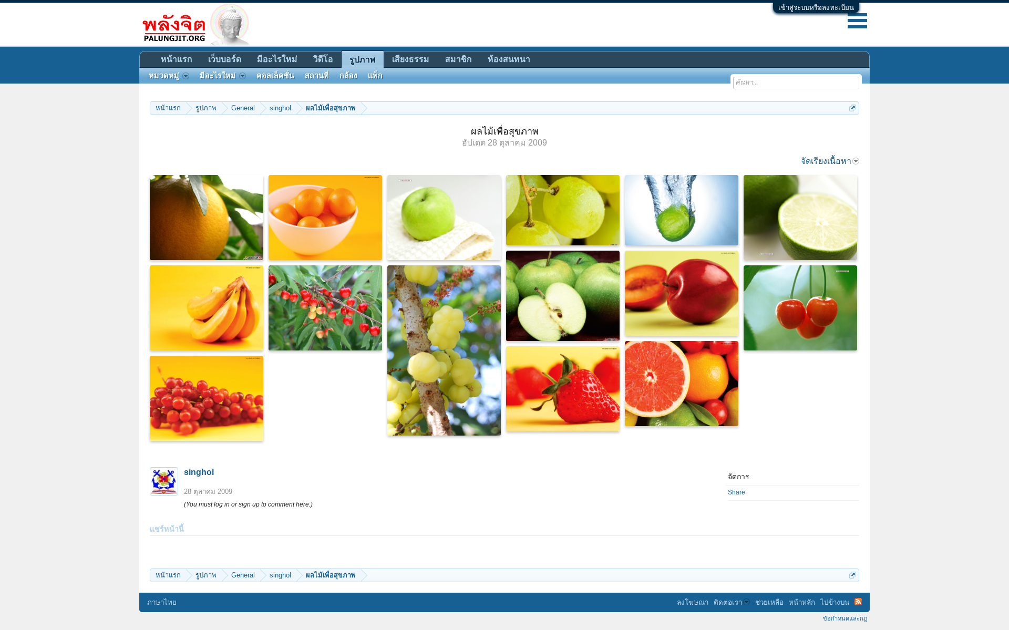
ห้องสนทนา (509, 59)
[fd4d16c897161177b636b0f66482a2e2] (563, 210)
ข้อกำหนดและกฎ (845, 618)
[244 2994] (681, 293)
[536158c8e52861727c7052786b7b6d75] (206, 217)
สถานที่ (317, 75)
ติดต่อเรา (728, 602)
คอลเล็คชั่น (275, 75)
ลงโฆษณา (692, 602)
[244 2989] (563, 388)
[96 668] (800, 307)
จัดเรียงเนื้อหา (826, 161)
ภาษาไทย (162, 602)
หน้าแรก (176, 59)
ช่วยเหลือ (769, 602)
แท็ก (375, 75)
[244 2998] (206, 307)
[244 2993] (206, 398)
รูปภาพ (362, 59)
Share (736, 492)
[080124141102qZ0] (681, 210)
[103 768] (444, 217)
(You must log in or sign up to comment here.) (248, 504)
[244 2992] (325, 217)
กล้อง (348, 75)
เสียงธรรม (410, 59)
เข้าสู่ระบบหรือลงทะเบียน (816, 8)
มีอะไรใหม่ (277, 59)
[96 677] (325, 307)
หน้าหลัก (802, 602)
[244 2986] (681, 383)
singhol (199, 472)
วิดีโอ (323, 59)
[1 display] (444, 350)
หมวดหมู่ (164, 75)
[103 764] (800, 217)
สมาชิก (458, 59)
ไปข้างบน (834, 602)
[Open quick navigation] (852, 108)
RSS (858, 601)
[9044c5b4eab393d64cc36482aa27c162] (563, 296)
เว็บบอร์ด (224, 59)
